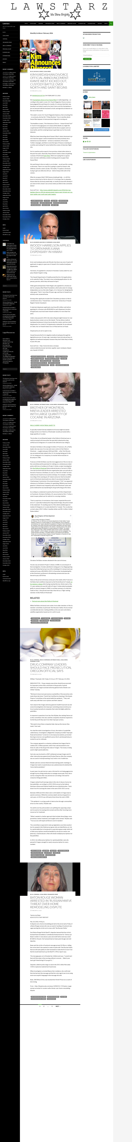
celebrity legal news (37, 358)
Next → (58, 1006)
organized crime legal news (39, 622)
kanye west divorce (46, 202)
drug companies (36, 850)
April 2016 (5, 206)
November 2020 (7, 133)
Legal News (33, 23)
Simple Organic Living (62, 365)
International (91, 23)
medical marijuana (54, 362)
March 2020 (6, 141)
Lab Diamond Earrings (8, 342)
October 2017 (6, 167)
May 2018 (5, 154)
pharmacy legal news (38, 855)
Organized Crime (49, 23)
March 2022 (6, 109)
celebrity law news (61, 356)
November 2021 (7, 118)
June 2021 (5, 124)
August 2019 (6, 148)
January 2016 (6, 212)
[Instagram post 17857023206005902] (96, 123)
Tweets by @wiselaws (89, 152)
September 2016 (7, 195)
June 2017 (5, 176)
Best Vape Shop (6, 345)
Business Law (81, 23)
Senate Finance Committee (39, 857)
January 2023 (6, 98)
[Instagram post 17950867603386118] (96, 114)
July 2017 (5, 174)
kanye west (35, 202)
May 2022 (5, 105)
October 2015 (6, 219)
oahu (52, 365)
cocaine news (46, 618)
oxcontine (48, 852)
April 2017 (5, 180)
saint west (55, 205)
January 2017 (6, 186)
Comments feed (7, 232)
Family (106, 23)
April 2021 (5, 128)
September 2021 (7, 122)
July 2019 (5, 150)
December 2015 (7, 214)
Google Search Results (8, 351)
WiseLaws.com (6, 340)
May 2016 (5, 204)
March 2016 (6, 208)
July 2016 (5, 199)
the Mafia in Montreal (39, 468)
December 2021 (7, 116)
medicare (53, 850)
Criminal (40, 23)
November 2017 (7, 165)
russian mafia (51, 998)
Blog (26, 23)
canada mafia (35, 618)
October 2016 (6, 193)
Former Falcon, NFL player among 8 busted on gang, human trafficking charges (9, 316)
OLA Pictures (6, 350)
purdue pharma (50, 855)
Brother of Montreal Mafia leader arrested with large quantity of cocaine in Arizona (48, 412)
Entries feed (6, 230)
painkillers (57, 852)
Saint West (47, 155)
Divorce (100, 23)
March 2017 (6, 182)
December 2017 (7, 163)
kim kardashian (36, 205)
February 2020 (6, 143)
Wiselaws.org (6, 343)
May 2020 (5, 137)
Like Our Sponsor (89, 159)
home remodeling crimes (38, 998)
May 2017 (5, 178)
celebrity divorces (37, 200)
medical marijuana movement (40, 365)
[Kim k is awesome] (96, 105)
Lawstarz (6, 24)
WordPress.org (6, 234)
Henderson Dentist (7, 359)
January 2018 (6, 161)
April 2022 (5, 107)
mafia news (35, 620)
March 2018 (6, 156)
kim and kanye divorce (60, 202)
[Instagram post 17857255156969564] (105, 123)
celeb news (51, 356)
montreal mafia (55, 620)
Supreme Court (35, 661)
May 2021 (5, 126)
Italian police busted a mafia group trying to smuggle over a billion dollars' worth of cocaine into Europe (12, 269)
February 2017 (6, 184)
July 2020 (5, 135)
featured (54, 200)
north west (46, 205)
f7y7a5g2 (5, 83)
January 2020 (6, 146)
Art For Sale (5, 353)
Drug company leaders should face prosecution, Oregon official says (50, 668)
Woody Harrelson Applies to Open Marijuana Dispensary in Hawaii (50, 249)
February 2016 (6, 210)
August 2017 (6, 171)
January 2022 (6, 113)
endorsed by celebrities (52, 358)
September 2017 (7, 169)
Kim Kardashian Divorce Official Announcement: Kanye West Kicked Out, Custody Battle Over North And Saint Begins (49, 81)
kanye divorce (63, 200)
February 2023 (6, 96)
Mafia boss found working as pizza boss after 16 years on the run (9, 323)
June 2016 (5, 201)
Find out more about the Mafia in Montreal (45, 601)
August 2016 (6, 197)
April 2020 (5, 139)
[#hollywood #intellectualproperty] (88, 123)
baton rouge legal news (38, 996)
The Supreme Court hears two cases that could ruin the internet (10, 297)
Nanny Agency (6, 338)
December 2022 (7, 101)
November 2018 (7, 152)
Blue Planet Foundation (38, 356)
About (10, 87)
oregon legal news (37, 852)
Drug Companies (61, 23)
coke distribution (57, 618)
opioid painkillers (63, 850)
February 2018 (6, 159)
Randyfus (5, 87)
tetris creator (36, 367)
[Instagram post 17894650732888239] (88, 114)
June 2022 (5, 103)
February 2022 (6, 111)
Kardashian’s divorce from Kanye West (45, 100)
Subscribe (87, 59)
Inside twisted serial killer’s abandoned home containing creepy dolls (9, 309)
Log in (4, 228)
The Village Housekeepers (9, 356)
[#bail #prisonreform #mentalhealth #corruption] (105, 114)
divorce (47, 200)
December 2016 (7, 189)
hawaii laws (35, 360)
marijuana (56, 360)
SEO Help (5, 348)
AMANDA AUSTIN (38, 95)
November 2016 (7, 191)
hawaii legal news (46, 360)
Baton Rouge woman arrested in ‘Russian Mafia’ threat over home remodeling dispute (51, 902)
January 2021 (6, 131)
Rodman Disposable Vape (9, 358)
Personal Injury (72, 23)
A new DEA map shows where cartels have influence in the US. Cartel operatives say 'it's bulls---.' (12, 247)
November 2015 (7, 216)
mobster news (44, 620)
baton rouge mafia (53, 996)
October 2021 (6, 120)
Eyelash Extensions (7, 346)
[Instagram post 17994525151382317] (105, 105)
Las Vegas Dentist (7, 354)
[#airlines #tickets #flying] (88, 105)
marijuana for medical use (39, 362)
